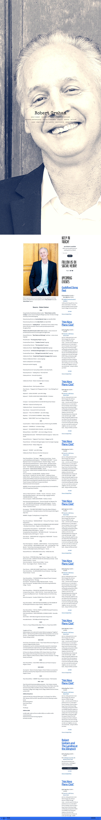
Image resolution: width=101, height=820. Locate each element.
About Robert (35, 117)
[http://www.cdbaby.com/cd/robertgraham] (67, 271)
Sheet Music (40, 122)
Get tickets (70, 768)
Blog (33, 122)
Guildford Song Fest (70, 289)
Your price (93, 817)
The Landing (50, 122)
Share (70, 311)
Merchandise (59, 122)
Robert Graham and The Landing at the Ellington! (69, 744)
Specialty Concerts (49, 119)
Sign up (69, 255)
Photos (66, 119)
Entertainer (66, 117)
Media (67, 122)
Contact (60, 119)
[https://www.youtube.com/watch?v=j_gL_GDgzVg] (72, 271)
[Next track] (5, 818)
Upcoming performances (33, 119)
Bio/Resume (45, 117)
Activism (73, 119)
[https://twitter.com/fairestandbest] (70, 271)
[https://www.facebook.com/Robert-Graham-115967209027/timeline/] (69, 271)
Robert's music (55, 117)
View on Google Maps (66, 314)
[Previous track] (1, 818)
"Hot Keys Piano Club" (68, 323)
